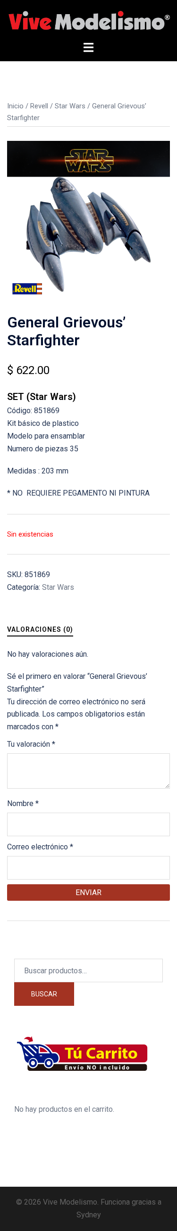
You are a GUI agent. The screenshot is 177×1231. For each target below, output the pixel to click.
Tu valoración (31, 744)
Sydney (88, 1214)
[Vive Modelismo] (88, 20)
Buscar (44, 994)
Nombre (23, 803)
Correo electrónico (40, 846)
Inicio (15, 106)
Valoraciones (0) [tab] (40, 629)
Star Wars (70, 106)
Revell (39, 106)
